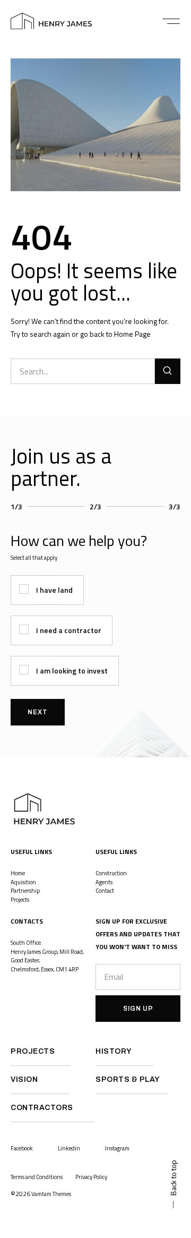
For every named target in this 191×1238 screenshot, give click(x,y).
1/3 (16, 506)
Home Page (132, 333)
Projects (20, 899)
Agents (104, 882)
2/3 (95, 506)
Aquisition (23, 882)
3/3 (174, 506)
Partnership (25, 890)
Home (18, 873)
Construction (111, 873)
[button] (171, 21)
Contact (105, 890)
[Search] (167, 371)
